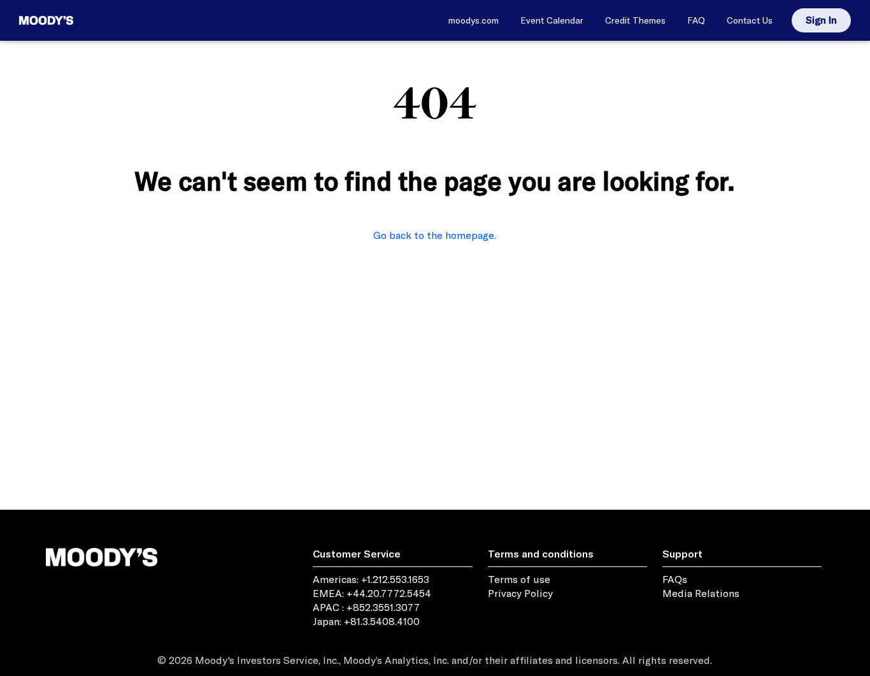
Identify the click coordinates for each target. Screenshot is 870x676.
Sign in (821, 20)
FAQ (696, 20)
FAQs (674, 579)
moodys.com (473, 20)
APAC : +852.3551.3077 (366, 607)
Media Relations (700, 593)
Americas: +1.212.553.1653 (371, 579)
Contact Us (750, 20)
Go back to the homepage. (434, 235)
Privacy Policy (520, 593)
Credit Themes (635, 20)
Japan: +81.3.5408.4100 (366, 621)
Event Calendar (551, 20)
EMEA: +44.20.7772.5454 (372, 593)
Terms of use (519, 579)
